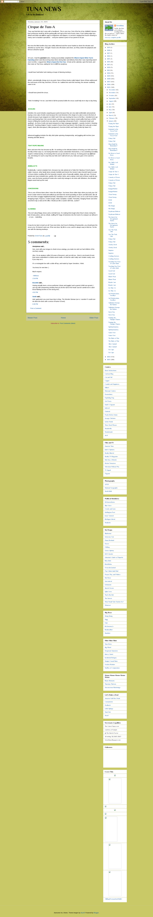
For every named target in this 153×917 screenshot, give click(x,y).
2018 (108, 50)
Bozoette (35, 283)
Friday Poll (111, 138)
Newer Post (32, 318)
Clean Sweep (112, 194)
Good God (111, 271)
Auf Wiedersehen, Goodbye (113, 294)
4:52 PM (35, 292)
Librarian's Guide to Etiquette (114, 557)
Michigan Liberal (110, 519)
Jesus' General (109, 516)
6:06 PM (35, 304)
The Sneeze (108, 598)
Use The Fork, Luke (112, 230)
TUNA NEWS (43, 8)
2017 (108, 53)
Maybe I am (112, 282)
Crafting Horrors (113, 256)
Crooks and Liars (110, 509)
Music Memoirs (110, 681)
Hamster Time (109, 446)
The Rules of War (113, 338)
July (110, 104)
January (111, 121)
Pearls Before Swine (111, 415)
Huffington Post (110, 512)
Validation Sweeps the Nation (114, 303)
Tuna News (108, 644)
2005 (109, 87)
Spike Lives (108, 591)
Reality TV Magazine (111, 456)
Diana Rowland (109, 540)
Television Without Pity (112, 467)
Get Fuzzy (108, 401)
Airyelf (83, 913)
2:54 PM (35, 278)
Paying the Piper (113, 123)
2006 (109, 84)
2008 (109, 79)
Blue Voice (108, 505)
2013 (108, 64)
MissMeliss (108, 564)
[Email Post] (54, 236)
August (111, 101)
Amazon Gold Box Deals (112, 698)
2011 (108, 70)
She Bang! (111, 206)
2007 (109, 81)
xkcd (106, 435)
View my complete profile (113, 37)
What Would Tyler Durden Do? (114, 602)
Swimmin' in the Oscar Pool (113, 130)
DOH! (110, 200)
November (112, 92)
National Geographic (111, 488)
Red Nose (108, 578)
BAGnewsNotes (110, 502)
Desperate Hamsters (111, 651)
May (110, 109)
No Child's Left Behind (113, 163)
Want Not (108, 712)
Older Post (93, 318)
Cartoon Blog (109, 374)
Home (63, 318)
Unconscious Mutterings (112, 687)
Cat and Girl (108, 377)
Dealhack (108, 705)
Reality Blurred (109, 453)
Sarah (34, 296)
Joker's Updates (109, 449)
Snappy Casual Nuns (111, 661)
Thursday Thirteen (110, 684)
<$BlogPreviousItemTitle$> (113, 899)
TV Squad (108, 470)
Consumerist (109, 702)
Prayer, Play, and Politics (112, 574)
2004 (109, 357)
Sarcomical (108, 581)
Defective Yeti (109, 537)
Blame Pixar (112, 276)
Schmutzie (108, 585)
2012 (108, 67)
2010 (108, 73)
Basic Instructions (110, 370)
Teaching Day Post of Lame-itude (114, 262)
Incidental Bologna (110, 658)
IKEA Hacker (109, 554)
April (110, 112)
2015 (108, 59)
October (111, 95)
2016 (108, 56)
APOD (107, 484)
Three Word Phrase (111, 425)
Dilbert (107, 387)
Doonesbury (108, 394)
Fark (106, 623)
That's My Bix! (109, 595)
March (111, 115)
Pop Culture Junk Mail (111, 571)
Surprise (111, 250)
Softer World (109, 422)
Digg (106, 619)
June (110, 107)
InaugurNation (112, 189)
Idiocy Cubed (109, 654)
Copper (107, 381)
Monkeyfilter (109, 630)
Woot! (106, 715)
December (112, 90)
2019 (108, 47)
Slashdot (107, 633)
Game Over (112, 332)
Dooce (107, 544)
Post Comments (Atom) (67, 323)
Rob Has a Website (111, 460)
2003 (109, 359)
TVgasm (107, 473)
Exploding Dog (109, 398)
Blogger (96, 913)
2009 (109, 76)
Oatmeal (107, 411)
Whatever (108, 605)
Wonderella (108, 428)
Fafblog (107, 547)
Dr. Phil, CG (112, 288)
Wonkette (108, 522)
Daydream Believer (114, 211)
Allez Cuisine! (112, 344)
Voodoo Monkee (110, 664)
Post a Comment (35, 308)
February (112, 118)
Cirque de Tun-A (113, 171)
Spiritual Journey (113, 327)
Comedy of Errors (114, 177)
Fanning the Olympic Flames (114, 318)
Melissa (36, 275)
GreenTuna (120, 25)
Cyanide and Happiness (112, 384)
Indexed (107, 408)
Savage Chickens (110, 418)
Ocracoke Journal (110, 567)
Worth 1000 (108, 491)
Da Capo (111, 349)
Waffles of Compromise (112, 668)
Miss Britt (108, 561)
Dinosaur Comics (110, 391)
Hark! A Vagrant (110, 404)
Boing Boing (109, 616)
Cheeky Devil (112, 244)
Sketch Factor (109, 588)
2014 (108, 62)
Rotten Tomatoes (110, 463)
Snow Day (111, 312)
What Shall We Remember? (112, 145)
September (112, 98)
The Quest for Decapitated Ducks (113, 218)
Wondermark (109, 432)
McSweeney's (109, 626)
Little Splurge (109, 708)
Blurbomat (108, 533)
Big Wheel (108, 647)
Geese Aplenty (109, 550)
